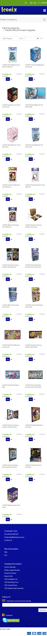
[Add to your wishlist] (11, 79)
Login (34, 3)
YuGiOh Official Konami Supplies (20, 30)
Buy (8, 79)
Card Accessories (10, 28)
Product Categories (8, 19)
